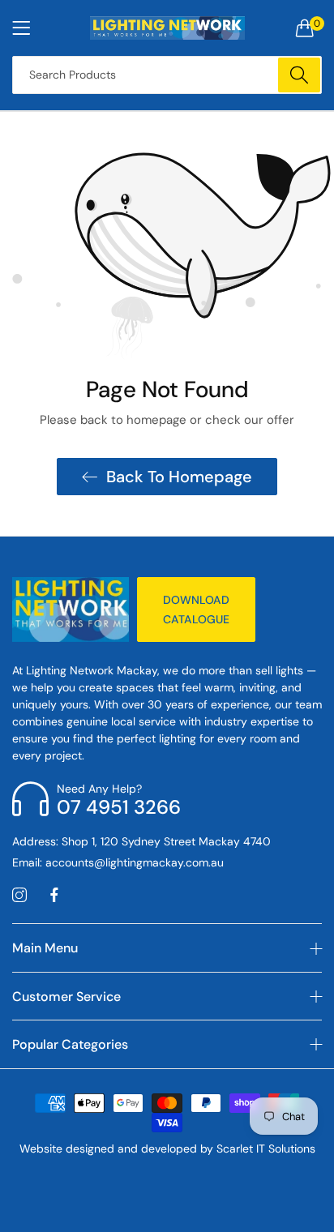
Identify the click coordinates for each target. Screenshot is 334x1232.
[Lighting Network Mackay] (167, 28)
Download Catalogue (196, 609)
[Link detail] (19, 896)
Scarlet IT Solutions (265, 1148)
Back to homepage (179, 476)
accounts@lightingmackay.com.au (118, 862)
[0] (305, 27)
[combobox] (167, 75)
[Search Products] (299, 75)
